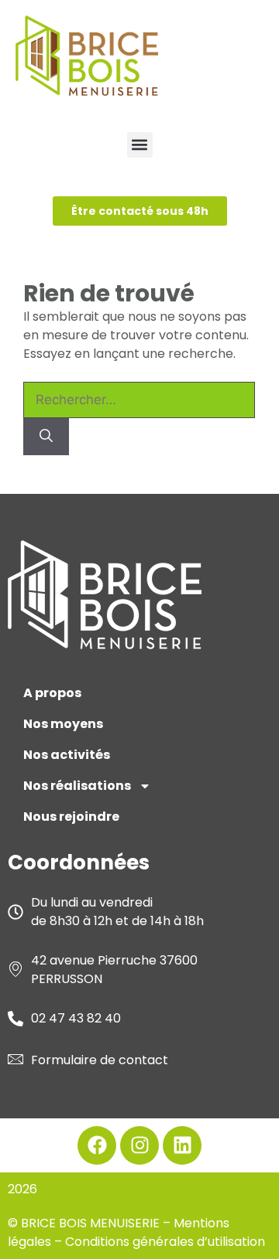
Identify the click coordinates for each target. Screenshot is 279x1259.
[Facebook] (97, 1145)
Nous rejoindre (71, 816)
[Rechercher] (46, 436)
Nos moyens (63, 724)
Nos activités (66, 755)
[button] (140, 145)
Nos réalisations (77, 786)
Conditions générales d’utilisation (165, 1241)
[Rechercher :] (139, 400)
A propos (52, 693)
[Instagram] (139, 1145)
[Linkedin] (182, 1145)
